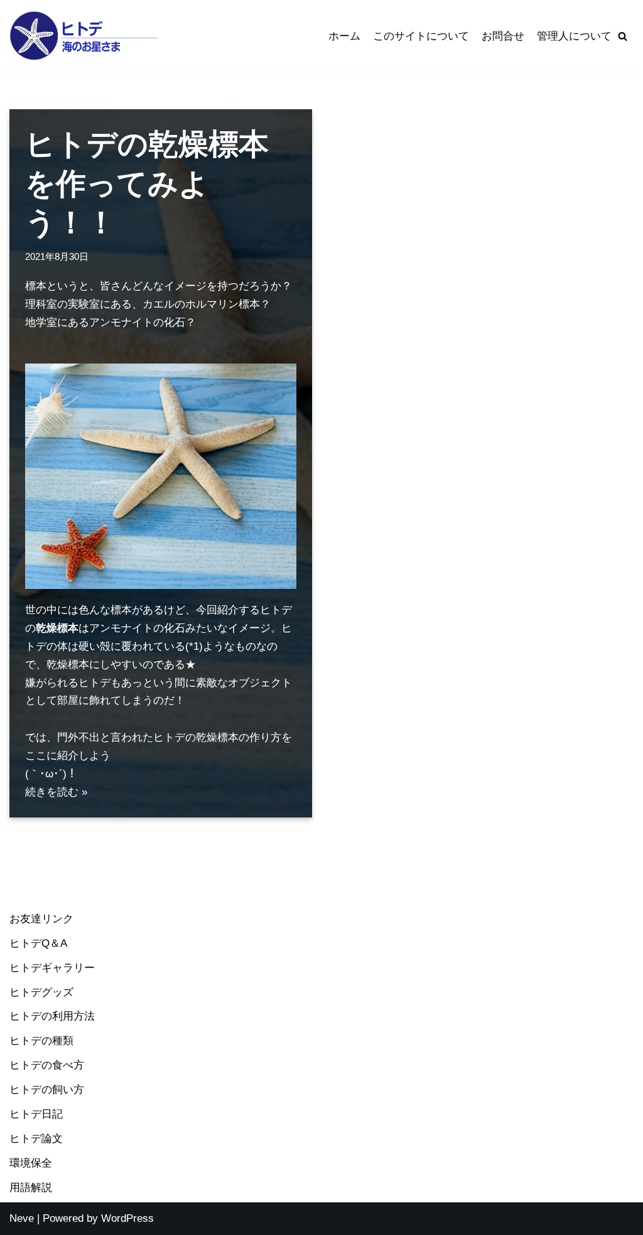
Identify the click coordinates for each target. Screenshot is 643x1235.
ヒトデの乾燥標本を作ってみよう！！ (147, 183)
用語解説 (30, 1188)
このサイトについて (421, 36)
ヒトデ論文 (36, 1139)
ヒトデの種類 (41, 1041)
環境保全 (30, 1163)
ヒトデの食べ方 (46, 1065)
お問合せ (503, 36)
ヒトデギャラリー (52, 968)
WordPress (127, 1218)
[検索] (622, 36)
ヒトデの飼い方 (46, 1090)
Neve (21, 1218)
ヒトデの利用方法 (52, 1016)
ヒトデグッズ (41, 992)
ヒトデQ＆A (38, 943)
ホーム (344, 36)
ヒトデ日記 (36, 1114)
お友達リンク (41, 919)
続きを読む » (56, 792)
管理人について (574, 36)
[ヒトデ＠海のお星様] (84, 35)
